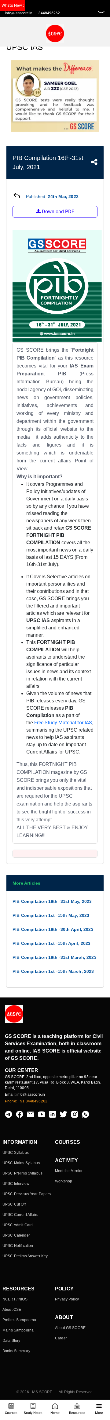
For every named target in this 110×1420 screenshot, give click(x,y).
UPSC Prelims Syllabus (22, 1173)
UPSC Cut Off (14, 1204)
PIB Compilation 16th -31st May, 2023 (52, 901)
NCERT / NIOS (15, 1299)
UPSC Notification (17, 1246)
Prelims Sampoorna (19, 1320)
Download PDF (57, 211)
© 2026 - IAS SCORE (34, 1392)
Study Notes (33, 1413)
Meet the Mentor (68, 1171)
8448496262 (49, 13)
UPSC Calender (16, 1235)
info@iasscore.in (18, 13)
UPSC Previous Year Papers (26, 1194)
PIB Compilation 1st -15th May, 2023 (51, 915)
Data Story (11, 1340)
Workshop (63, 1181)
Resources (77, 1413)
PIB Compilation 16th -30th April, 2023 (53, 929)
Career (61, 1338)
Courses (11, 1413)
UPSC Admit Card (17, 1225)
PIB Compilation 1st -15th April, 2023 (52, 943)
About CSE (11, 1309)
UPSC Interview (15, 1184)
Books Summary (16, 1351)
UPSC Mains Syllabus (21, 1163)
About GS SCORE (70, 1328)
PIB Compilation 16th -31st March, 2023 (55, 957)
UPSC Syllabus (15, 1152)
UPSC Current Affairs (20, 1215)
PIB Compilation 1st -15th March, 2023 (53, 971)
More (99, 1413)
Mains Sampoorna (18, 1330)
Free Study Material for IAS (63, 723)
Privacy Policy (67, 1299)
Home (55, 1413)
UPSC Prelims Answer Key (25, 1256)
